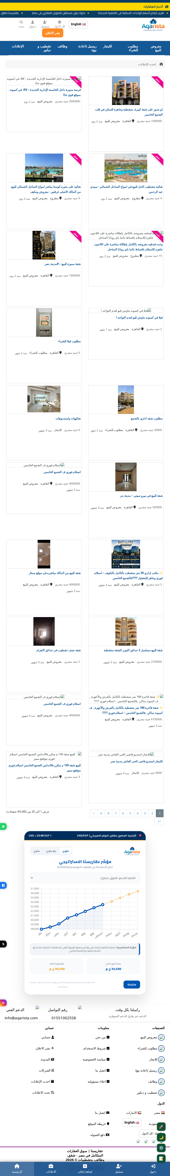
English (76, 24)
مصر (157, 1112)
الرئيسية (17, 1172)
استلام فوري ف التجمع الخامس (62, 472)
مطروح (136, 198)
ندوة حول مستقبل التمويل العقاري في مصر (68, 13)
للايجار (107, 46)
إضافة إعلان (85, 1172)
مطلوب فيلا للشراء (69, 341)
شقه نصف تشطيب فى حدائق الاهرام (59, 650)
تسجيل (45, 26)
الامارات (132, 1112)
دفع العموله (98, 1135)
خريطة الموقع (97, 1124)
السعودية (155, 1124)
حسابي (46, 1037)
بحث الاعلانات (41, 1092)
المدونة (46, 1059)
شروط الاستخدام (95, 1048)
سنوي (36, 851)
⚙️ (161, 1147)
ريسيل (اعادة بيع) (87, 48)
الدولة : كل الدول (152, 1133)
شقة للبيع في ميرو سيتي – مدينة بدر (141, 496)
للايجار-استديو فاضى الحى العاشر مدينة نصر (136, 761)
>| (159, 821)
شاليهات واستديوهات (68, 418)
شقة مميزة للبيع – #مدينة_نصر (62, 264)
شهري (65, 851)
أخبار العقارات (153, 7)
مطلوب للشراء (133, 48)
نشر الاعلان (52, 33)
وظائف (62, 46)
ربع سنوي (51, 851)
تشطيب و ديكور (44, 48)
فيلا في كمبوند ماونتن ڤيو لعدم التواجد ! (139, 317)
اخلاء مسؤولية (97, 1081)
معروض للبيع (156, 48)
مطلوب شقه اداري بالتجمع (147, 418)
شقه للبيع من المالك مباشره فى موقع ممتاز (55, 573)
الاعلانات (51, 1172)
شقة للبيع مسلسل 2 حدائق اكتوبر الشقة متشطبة (133, 650)
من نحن (101, 1037)
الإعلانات (18, 46)
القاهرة (127, 121)
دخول (32, 26)
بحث (21, 26)
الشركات (45, 1070)
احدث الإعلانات (147, 64)
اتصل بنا (101, 1070)
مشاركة (132, 984)
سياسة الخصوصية (95, 1059)
